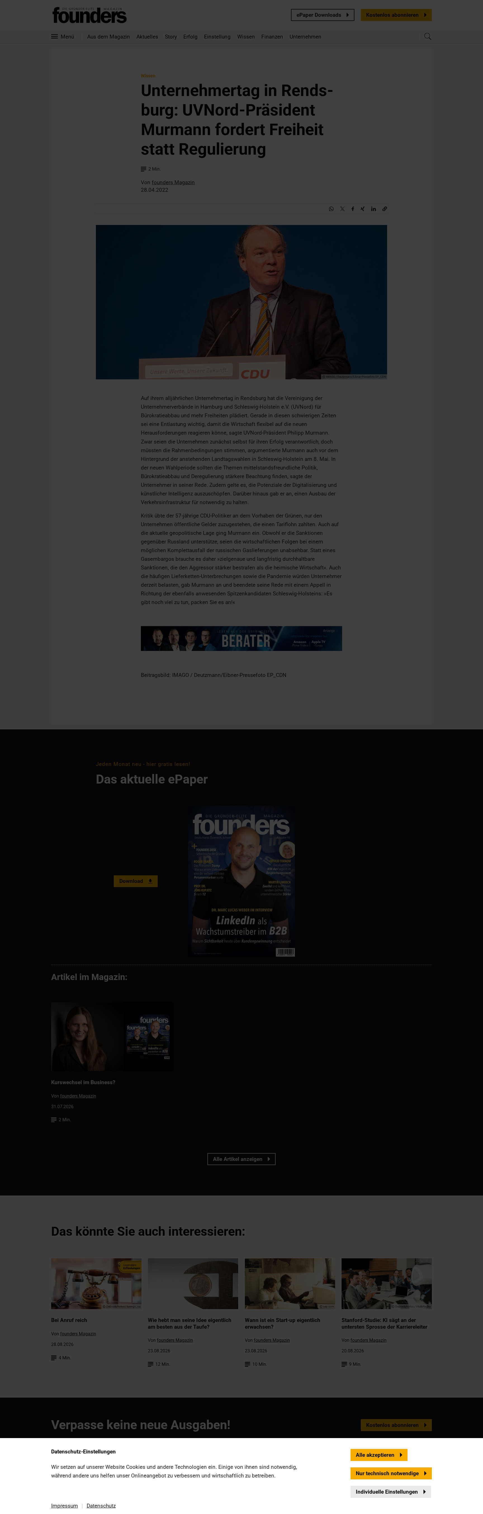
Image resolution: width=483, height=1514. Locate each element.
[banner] (241, 757)
